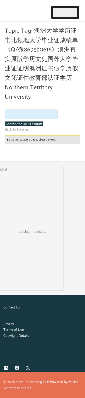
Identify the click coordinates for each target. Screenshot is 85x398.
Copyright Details (16, 336)
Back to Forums (16, 129)
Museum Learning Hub (32, 382)
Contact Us (11, 307)
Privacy (8, 324)
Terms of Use (13, 330)
